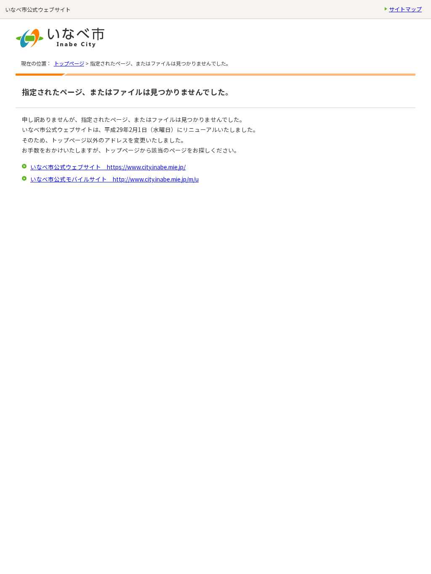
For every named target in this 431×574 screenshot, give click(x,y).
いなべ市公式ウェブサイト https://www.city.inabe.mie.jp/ (108, 167)
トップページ (69, 63)
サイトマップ (405, 9)
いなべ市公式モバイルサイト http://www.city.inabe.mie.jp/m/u (114, 179)
